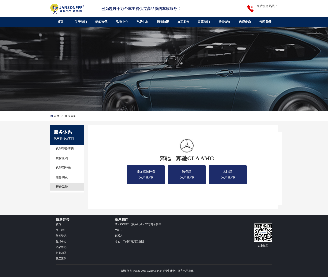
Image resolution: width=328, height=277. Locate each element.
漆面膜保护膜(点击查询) (146, 172)
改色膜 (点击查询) (187, 172)
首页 (60, 21)
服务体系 (70, 116)
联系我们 (204, 21)
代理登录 (265, 21)
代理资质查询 (65, 148)
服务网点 (62, 177)
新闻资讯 (101, 21)
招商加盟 (163, 21)
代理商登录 (63, 167)
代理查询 (245, 21)
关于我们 (81, 21)
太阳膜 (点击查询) (228, 172)
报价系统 (62, 186)
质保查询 (224, 21)
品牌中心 (122, 21)
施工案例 (183, 21)
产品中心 (142, 21)
